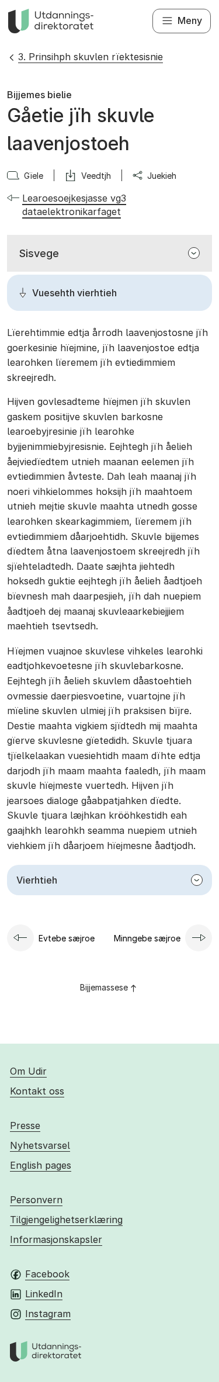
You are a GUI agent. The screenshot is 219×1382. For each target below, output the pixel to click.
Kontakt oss (37, 1091)
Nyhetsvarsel (40, 1145)
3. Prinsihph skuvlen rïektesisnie (90, 57)
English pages (40, 1165)
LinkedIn (43, 1294)
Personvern (36, 1200)
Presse (25, 1125)
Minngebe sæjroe (147, 938)
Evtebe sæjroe (67, 938)
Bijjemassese (104, 987)
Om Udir (28, 1071)
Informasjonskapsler (56, 1239)
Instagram (48, 1313)
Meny (190, 20)
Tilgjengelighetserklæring (66, 1219)
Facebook (47, 1274)
